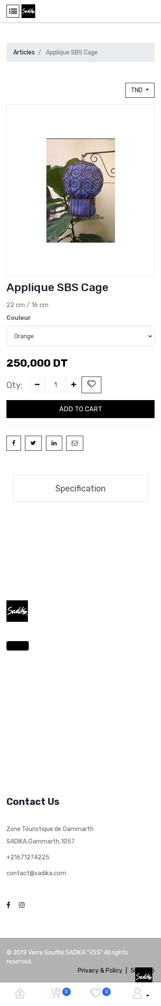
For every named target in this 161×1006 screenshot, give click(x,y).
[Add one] (74, 384)
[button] (91, 384)
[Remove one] (37, 384)
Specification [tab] (80, 488)
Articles (24, 52)
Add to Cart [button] (80, 409)
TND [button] (137, 90)
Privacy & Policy (100, 970)
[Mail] (74, 443)
